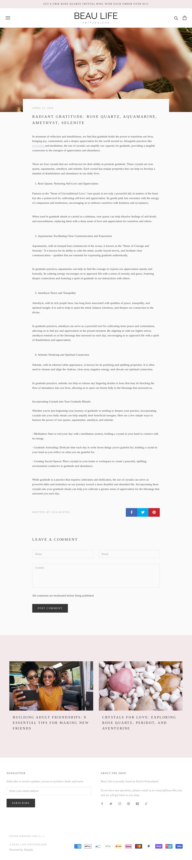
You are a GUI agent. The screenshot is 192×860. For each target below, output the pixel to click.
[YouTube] (137, 803)
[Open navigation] (8, 17)
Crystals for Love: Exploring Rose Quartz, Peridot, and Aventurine (139, 722)
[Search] (176, 18)
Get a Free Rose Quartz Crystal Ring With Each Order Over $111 (96, 4)
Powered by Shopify (21, 849)
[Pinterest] (128, 803)
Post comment (50, 608)
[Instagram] (119, 803)
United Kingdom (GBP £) (25, 836)
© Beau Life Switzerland (28, 844)
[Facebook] (102, 803)
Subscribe (21, 803)
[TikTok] (146, 803)
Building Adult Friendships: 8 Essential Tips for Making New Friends (51, 722)
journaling (38, 145)
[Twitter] (111, 803)
